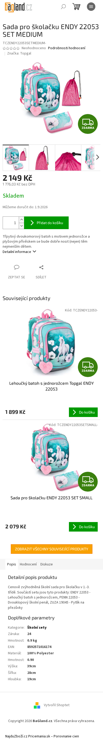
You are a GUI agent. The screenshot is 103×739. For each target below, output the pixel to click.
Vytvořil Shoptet (56, 705)
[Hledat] (63, 6)
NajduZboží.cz (16, 736)
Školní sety (36, 627)
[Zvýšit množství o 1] (21, 220)
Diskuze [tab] (46, 564)
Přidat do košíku (50, 222)
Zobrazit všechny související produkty (51, 549)
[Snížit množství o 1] (21, 226)
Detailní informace (17, 252)
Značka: (19, 53)
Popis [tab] (11, 564)
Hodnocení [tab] (28, 564)
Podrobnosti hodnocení (66, 48)
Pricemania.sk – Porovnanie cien (53, 736)
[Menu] (91, 6)
